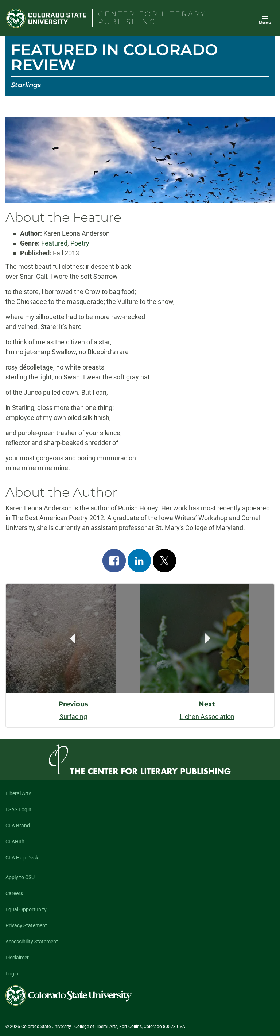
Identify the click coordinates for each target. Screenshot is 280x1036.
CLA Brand (17, 825)
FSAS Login (18, 809)
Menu (264, 22)
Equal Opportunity (26, 909)
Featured (54, 243)
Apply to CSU (20, 877)
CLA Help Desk (21, 858)
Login (11, 974)
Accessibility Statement (31, 941)
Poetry (79, 243)
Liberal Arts (18, 793)
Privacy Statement (26, 925)
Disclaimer (17, 957)
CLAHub (14, 841)
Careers (14, 893)
